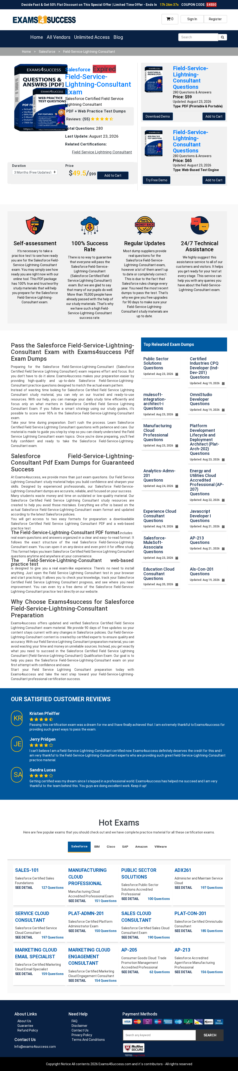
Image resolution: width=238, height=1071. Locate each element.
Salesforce (47, 51)
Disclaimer (79, 1026)
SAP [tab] (125, 846)
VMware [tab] (161, 846)
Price (69, 166)
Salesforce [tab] (79, 846)
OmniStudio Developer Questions (201, 399)
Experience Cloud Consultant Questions (159, 516)
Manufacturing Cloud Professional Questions (157, 432)
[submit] (222, 37)
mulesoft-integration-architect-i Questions (154, 401)
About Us (24, 1021)
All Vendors (58, 37)
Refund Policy (27, 1030)
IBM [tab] (97, 846)
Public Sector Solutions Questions (156, 363)
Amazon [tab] (141, 846)
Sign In (192, 19)
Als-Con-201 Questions (202, 571)
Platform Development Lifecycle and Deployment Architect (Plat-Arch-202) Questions (204, 439)
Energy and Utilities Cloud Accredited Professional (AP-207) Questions (207, 482)
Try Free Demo (156, 180)
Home (36, 37)
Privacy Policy (82, 1035)
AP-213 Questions (200, 540)
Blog (118, 37)
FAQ (74, 1021)
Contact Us (80, 1030)
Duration (19, 166)
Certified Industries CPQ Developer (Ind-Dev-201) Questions (204, 368)
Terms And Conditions (88, 1039)
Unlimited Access (92, 37)
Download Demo (158, 116)
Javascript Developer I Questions (200, 516)
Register (215, 19)
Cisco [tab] (111, 846)
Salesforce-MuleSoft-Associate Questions (154, 545)
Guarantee (25, 1026)
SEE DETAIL (24, 887)
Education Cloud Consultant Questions (158, 574)
